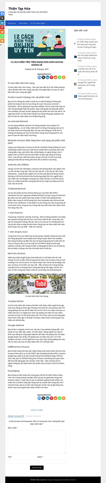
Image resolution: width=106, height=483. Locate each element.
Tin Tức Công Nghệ (37, 23)
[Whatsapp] (59, 77)
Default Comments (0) (16, 416)
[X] (43, 77)
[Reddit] (55, 77)
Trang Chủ (12, 23)
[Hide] (1, 45)
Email (40, 457)
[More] (63, 77)
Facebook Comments (33, 416)
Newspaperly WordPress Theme (64, 480)
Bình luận (12, 428)
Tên (10, 457)
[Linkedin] (47, 77)
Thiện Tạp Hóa (19, 8)
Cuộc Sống (23, 23)
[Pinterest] (51, 77)
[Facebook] (39, 77)
